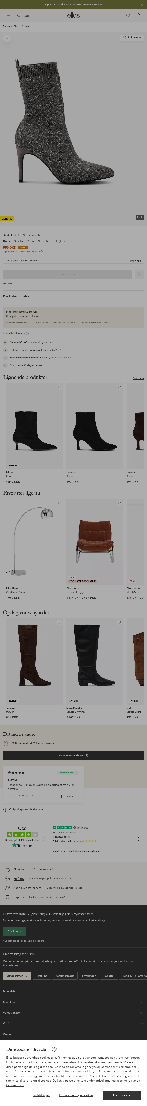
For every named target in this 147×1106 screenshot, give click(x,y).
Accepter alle (122, 1095)
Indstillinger (41, 1095)
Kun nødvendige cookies (76, 1095)
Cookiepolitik (15, 1085)
